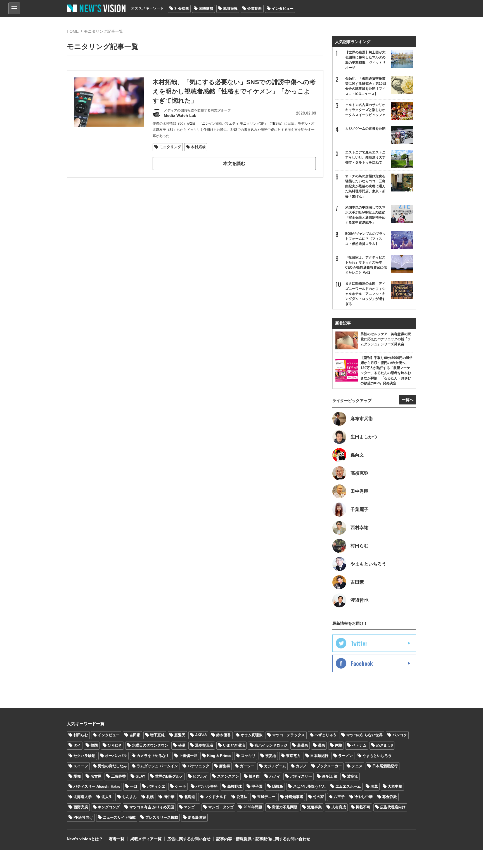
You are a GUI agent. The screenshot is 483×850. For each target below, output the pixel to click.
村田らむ (81, 735)
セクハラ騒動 (84, 756)
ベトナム (359, 745)
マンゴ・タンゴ (221, 807)
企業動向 (254, 8)
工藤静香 (118, 776)
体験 (338, 745)
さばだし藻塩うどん (309, 786)
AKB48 (201, 735)
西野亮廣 (81, 807)
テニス (357, 766)
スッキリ (248, 756)
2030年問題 (252, 807)
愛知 (77, 776)
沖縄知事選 (294, 797)
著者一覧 (116, 839)
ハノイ (274, 776)
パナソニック (198, 766)
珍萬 (374, 786)
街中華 (169, 797)
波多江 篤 (329, 776)
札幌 (150, 797)
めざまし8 (384, 745)
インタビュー (282, 8)
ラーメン (345, 756)
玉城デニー (266, 797)
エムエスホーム (348, 786)
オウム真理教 (251, 735)
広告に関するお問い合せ (188, 839)
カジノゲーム (275, 766)
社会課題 (181, 8)
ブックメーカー (329, 766)
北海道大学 (83, 797)
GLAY (140, 776)
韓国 (94, 745)
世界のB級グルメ (169, 776)
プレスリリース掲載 (161, 817)
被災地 (270, 756)
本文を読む (234, 163)
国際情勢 (206, 8)
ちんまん (129, 797)
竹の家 (318, 797)
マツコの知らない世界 (364, 735)
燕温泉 (302, 745)
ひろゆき (115, 745)
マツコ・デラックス (288, 735)
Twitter (359, 643)
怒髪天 (179, 735)
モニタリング (170, 147)
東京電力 (293, 756)
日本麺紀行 (319, 756)
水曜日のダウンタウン (150, 745)
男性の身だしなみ (112, 766)
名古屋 (96, 776)
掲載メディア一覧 (146, 839)
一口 (133, 786)
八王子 (339, 797)
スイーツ (81, 766)
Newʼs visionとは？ (85, 839)
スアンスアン (228, 776)
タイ (77, 745)
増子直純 (157, 735)
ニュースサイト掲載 (119, 817)
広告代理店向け (393, 807)
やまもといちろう (377, 756)
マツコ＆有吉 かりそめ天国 (151, 807)
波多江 (352, 776)
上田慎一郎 (188, 756)
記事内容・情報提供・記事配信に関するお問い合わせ (263, 839)
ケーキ (180, 786)
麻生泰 (224, 766)
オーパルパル (116, 756)
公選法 (241, 797)
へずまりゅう (326, 735)
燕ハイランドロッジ (271, 745)
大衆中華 (395, 786)
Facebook (362, 663)
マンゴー (191, 807)
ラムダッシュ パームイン (157, 766)
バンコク (399, 735)
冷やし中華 (363, 797)
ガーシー (247, 766)
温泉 (321, 745)
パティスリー (301, 776)
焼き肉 (254, 776)
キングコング (109, 807)
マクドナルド (216, 797)
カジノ (301, 766)
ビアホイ (200, 776)
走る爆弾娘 (197, 817)
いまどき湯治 (234, 745)
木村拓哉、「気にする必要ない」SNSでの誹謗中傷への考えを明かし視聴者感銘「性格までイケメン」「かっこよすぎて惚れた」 (234, 91)
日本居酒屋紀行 (385, 766)
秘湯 (181, 745)
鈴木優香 (223, 735)
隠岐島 (277, 786)
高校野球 (234, 786)
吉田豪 (134, 735)
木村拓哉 (198, 147)
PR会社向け (83, 817)
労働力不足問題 (284, 807)
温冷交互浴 (204, 745)
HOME (73, 31)
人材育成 (339, 807)
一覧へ (407, 399)
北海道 (189, 797)
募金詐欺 (389, 797)
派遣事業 (314, 807)
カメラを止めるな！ (153, 756)
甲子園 (257, 786)
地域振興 (230, 8)
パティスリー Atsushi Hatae (97, 786)
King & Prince (219, 756)
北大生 (106, 797)
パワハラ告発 (206, 786)
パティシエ (156, 786)
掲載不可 (363, 807)
